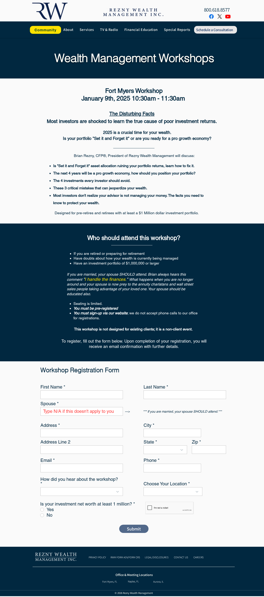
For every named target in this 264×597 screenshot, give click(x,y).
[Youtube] (228, 16)
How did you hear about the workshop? (79, 479)
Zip (195, 442)
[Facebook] (211, 16)
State (149, 442)
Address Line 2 (55, 442)
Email (46, 460)
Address (48, 425)
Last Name (154, 387)
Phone (150, 460)
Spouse (48, 404)
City (147, 425)
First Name (51, 387)
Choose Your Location (165, 484)
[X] (220, 16)
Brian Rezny (84, 155)
